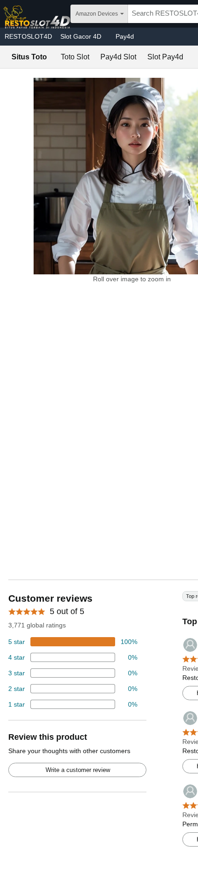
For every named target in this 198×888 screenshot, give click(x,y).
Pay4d (125, 36)
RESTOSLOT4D (28, 36)
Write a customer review (78, 769)
